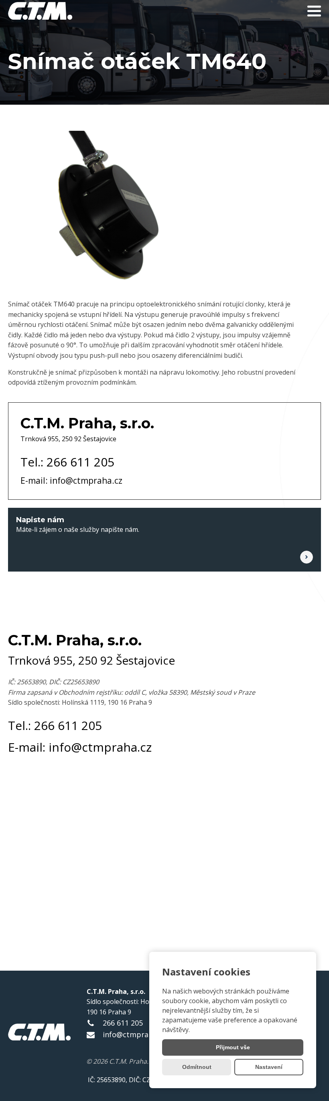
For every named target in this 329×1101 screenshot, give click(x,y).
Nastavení (268, 1067)
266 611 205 (123, 1023)
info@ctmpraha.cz (134, 1034)
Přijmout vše (233, 1047)
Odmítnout (196, 1067)
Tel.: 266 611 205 (67, 462)
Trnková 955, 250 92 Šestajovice (68, 438)
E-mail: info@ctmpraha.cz (71, 480)
